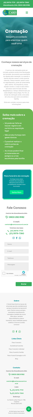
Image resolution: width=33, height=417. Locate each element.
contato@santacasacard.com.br (16, 224)
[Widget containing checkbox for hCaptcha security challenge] (14, 273)
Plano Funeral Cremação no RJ (16, 355)
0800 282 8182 (16, 217)
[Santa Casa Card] (10, 12)
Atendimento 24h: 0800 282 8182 (16, 5)
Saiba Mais (16, 192)
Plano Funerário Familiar (16, 352)
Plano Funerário (16, 342)
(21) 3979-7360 (23, 2)
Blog (16, 359)
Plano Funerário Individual (16, 349)
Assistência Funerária (16, 346)
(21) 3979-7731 (9, 2)
